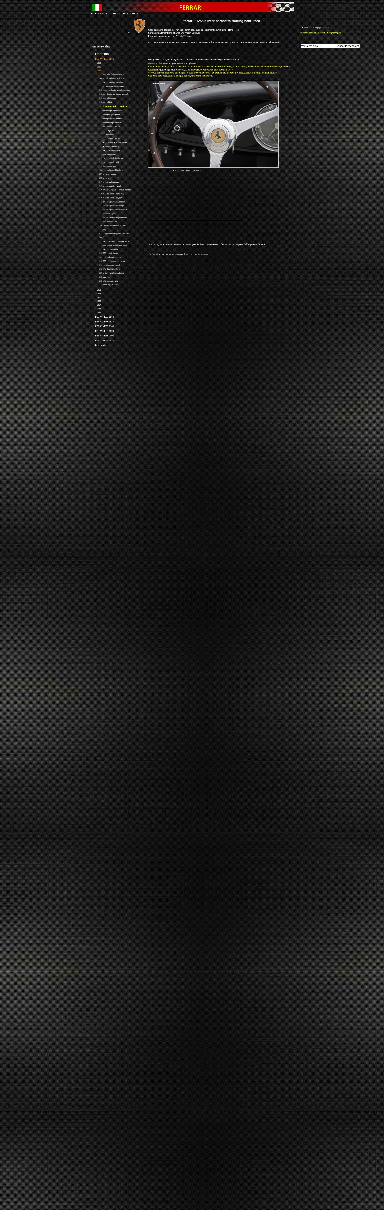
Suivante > (196, 171)
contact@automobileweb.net (226, 59)
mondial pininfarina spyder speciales (110, 233)
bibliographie (99, 344)
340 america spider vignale (107, 185)
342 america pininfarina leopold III (109, 209)
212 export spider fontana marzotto (110, 240)
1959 (96, 312)
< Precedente (178, 171)
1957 (96, 304)
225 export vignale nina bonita (108, 272)
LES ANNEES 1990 (103, 330)
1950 (96, 62)
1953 (96, 289)
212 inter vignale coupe (105, 284)
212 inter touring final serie (106, 268)
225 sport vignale (103, 130)
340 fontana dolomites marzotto (109, 224)
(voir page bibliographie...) (172, 69)
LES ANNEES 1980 (103, 325)
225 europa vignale (103, 134)
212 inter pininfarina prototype (108, 73)
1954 (96, 293)
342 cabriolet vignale (104, 213)
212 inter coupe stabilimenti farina (109, 244)
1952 (96, 70)
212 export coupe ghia (105, 248)
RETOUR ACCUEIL (99, 13)
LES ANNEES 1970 (103, 321)
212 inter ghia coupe (104, 97)
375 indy (99, 229)
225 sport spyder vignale (106, 138)
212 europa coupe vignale (106, 264)
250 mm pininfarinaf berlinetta (108, 169)
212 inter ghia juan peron (106, 114)
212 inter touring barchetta (106, 122)
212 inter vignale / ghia (105, 280)
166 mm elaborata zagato (106, 256)
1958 (96, 308)
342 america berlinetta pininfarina (109, 217)
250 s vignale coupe (104, 173)
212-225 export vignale (105, 252)
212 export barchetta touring (107, 81)
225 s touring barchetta (105, 145)
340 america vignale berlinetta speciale (112, 189)
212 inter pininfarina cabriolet (107, 118)
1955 (96, 296)
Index (188, 171)
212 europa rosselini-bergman (108, 85)
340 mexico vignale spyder (107, 197)
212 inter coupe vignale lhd (107, 110)
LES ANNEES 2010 (103, 339)
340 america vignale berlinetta (108, 77)
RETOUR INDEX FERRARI (126, 13)
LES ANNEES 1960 (103, 316)
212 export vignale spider (106, 161)
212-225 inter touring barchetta (108, 260)
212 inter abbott (102, 101)
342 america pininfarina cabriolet (109, 201)
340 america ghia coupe (105, 181)
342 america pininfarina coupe (108, 205)
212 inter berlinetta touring (106, 153)
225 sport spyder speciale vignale (109, 141)
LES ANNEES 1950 (103, 58)
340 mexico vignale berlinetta (108, 193)
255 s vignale (101, 177)
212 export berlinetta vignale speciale (111, 89)
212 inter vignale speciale (106, 126)
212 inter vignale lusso (105, 220)
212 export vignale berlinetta (107, 157)
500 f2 (98, 236)
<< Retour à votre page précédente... (315, 28)
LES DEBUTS (100, 53)
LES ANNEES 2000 (103, 335)
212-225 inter (101, 276)
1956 (96, 300)
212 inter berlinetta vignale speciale (110, 93)
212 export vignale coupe (106, 149)
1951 (96, 66)
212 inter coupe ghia (104, 165)
